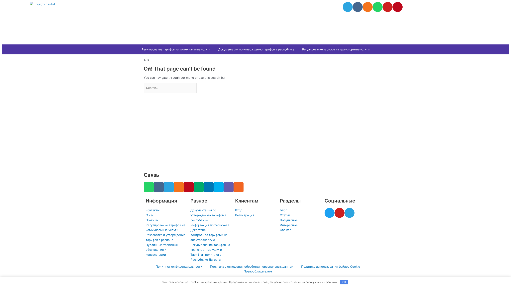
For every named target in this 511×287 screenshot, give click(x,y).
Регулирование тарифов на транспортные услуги (335, 49)
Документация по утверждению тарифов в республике (256, 49)
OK (344, 282)
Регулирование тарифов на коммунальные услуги (176, 49)
